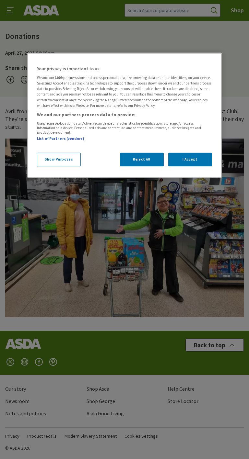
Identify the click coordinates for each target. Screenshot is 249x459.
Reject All (141, 159)
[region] (124, 115)
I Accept (190, 159)
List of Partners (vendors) (60, 138)
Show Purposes (59, 159)
